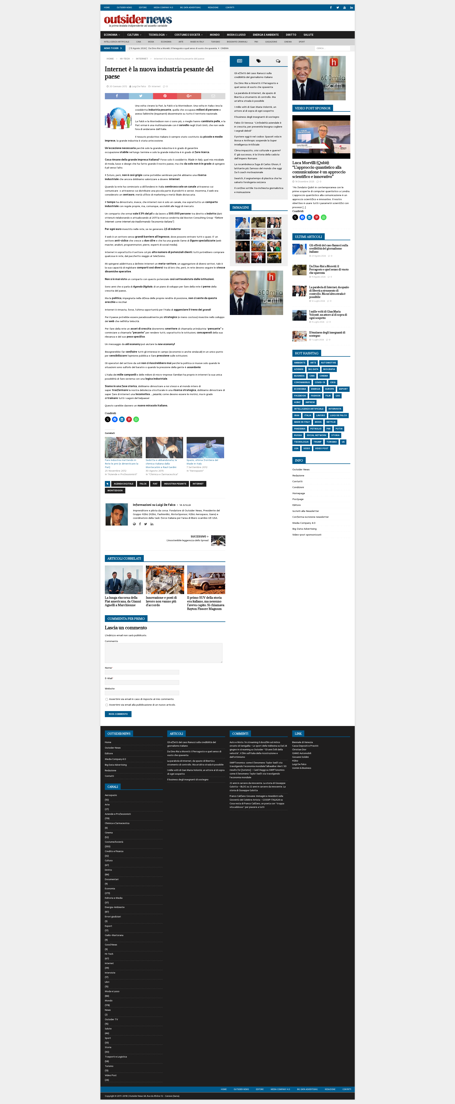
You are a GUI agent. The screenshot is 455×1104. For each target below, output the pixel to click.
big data (313, 369)
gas (338, 396)
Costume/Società (114, 842)
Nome (108, 668)
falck (143, 484)
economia (300, 389)
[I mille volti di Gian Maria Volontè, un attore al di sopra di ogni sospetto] (242, 234)
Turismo (215, 41)
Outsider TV (111, 1019)
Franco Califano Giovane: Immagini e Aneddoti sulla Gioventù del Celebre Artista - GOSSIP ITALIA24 (256, 798)
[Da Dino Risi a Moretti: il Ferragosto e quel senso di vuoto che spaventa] (258, 222)
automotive (328, 363)
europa (329, 389)
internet (198, 484)
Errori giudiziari (113, 916)
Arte (181, 41)
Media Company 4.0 (163, 7)
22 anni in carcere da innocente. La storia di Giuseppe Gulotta (258, 788)
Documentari (112, 879)
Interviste (110, 973)
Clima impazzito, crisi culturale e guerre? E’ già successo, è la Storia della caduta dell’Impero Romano (257, 154)
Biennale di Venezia (302, 742)
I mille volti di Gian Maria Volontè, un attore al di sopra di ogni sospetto (255, 109)
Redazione (213, 7)
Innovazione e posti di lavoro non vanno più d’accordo (161, 601)
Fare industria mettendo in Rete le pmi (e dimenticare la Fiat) (121, 463)
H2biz (295, 761)
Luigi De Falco (139, 86)
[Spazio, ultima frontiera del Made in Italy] (205, 447)
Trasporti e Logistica (116, 1057)
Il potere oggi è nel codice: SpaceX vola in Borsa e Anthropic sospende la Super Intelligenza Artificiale (258, 140)
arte (313, 363)
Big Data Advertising (190, 7)
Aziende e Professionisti (118, 814)
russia (298, 435)
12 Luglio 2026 (318, 301)
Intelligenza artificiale (116, 41)
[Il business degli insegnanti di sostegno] (258, 234)
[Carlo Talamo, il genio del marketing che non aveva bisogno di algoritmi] (274, 257)
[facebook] (331, 7)
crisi (333, 382)
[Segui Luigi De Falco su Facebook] (138, 524)
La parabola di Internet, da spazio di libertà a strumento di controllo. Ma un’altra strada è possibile (255, 97)
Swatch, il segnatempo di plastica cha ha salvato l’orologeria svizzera (258, 180)
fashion (315, 396)
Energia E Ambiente (266, 35)
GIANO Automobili (301, 753)
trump (318, 442)
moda (318, 422)
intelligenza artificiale (308, 409)
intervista (334, 409)
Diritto (291, 35)
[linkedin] (352, 7)
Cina (138, 41)
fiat (155, 484)
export (343, 389)
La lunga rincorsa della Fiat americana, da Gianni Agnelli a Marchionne (123, 601)
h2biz (297, 402)
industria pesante (175, 484)
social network (316, 435)
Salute (308, 35)
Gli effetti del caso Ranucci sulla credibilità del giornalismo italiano (253, 75)
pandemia (299, 429)
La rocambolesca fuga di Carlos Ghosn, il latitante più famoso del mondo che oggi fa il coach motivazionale (258, 168)
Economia (110, 35)
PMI (256, 41)
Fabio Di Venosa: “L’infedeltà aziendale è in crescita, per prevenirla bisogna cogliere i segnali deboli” (258, 127)
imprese (310, 402)
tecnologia (301, 442)
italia (307, 415)
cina (312, 376)
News (108, 1010)
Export (108, 926)
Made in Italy (197, 41)
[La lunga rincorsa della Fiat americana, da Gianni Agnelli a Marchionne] (124, 579)
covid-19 (320, 382)
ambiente (299, 363)
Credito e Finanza (114, 851)
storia (335, 435)
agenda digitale (123, 484)
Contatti (230, 7)
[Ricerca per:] (332, 48)
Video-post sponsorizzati (306, 535)
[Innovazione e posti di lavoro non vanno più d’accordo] (165, 579)
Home (107, 7)
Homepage (298, 493)
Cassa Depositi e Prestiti (305, 746)
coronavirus (302, 382)
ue (343, 442)
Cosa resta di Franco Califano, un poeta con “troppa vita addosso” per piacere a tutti (257, 805)
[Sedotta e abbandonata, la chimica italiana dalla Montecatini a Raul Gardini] (164, 447)
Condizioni (298, 487)
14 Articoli (185, 505)
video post (321, 448)
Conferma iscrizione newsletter (310, 517)
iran (296, 415)
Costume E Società (187, 35)
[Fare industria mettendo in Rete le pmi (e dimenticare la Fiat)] (123, 447)
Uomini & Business (301, 768)
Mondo (215, 35)
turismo (331, 442)
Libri (107, 982)
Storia (108, 1047)
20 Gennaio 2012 (118, 86)
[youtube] (345, 7)
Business (299, 376)
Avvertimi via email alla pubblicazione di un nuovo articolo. (142, 705)
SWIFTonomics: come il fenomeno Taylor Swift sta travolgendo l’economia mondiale (257, 773)
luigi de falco (338, 415)
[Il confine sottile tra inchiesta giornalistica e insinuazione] (258, 257)
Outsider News (124, 7)
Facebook (300, 396)
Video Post (111, 1075)
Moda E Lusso (236, 35)
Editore (143, 7)
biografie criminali (237, 41)
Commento (111, 641)
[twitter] (338, 7)
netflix (331, 422)
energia (315, 389)
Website (110, 688)
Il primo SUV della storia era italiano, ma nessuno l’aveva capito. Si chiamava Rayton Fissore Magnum (205, 603)
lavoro (320, 415)
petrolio (316, 429)
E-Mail (108, 678)
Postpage (298, 499)
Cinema (288, 41)
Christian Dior (299, 749)
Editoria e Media (113, 898)
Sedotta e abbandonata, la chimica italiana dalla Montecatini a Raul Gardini (161, 463)
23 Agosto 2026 (319, 255)
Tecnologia (157, 35)
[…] (304, 207)
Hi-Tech (125, 59)
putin (339, 429)
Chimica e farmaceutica (117, 823)
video (306, 448)
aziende (298, 369)
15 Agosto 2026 (318, 276)
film (328, 396)
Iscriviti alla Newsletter (305, 511)
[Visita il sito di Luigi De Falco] (134, 524)
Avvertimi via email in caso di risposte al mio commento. (141, 699)
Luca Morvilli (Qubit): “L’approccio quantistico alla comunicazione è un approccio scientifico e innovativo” (319, 169)
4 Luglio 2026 (318, 321)
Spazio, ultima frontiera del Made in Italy (202, 462)
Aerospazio (111, 795)
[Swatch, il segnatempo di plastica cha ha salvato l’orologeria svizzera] (242, 257)
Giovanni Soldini (300, 757)
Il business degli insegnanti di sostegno (256, 117)
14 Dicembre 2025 (304, 181)
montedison (115, 490)
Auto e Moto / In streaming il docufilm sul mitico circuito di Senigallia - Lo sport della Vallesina (255, 744)
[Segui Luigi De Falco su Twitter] (144, 524)
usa (296, 448)
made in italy (302, 422)
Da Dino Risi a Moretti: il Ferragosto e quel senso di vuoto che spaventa (256, 85)
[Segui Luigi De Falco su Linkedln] (150, 524)
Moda (151, 41)
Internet (156, 86)
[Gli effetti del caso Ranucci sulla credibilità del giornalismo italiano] (242, 222)
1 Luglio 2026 (318, 339)
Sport (302, 41)
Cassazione (271, 41)
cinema (324, 376)
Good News (111, 945)
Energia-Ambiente (115, 907)
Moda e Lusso (112, 991)
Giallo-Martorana (114, 935)
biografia (329, 369)
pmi (328, 429)
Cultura (133, 35)
